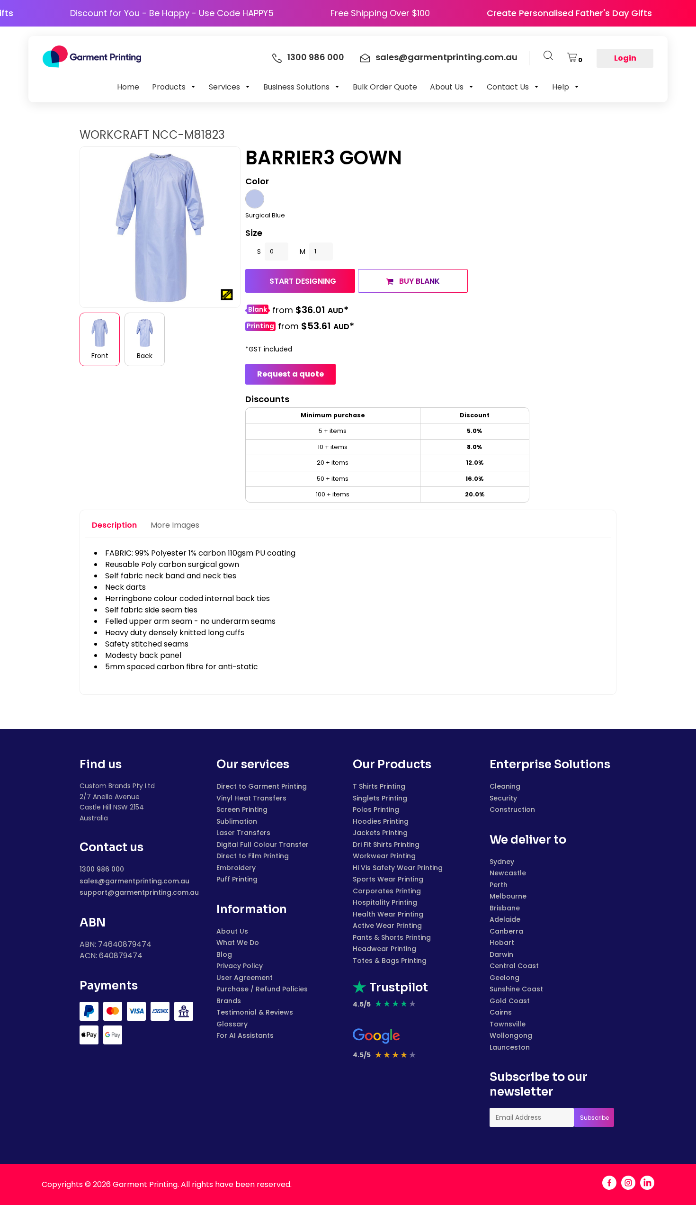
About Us (232, 931)
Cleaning (505, 786)
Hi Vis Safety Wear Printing (398, 867)
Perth (499, 885)
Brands (228, 1001)
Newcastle (508, 873)
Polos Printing (376, 809)
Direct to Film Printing (252, 856)
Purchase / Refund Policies (262, 989)
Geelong (504, 977)
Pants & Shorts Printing (392, 937)
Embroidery (236, 867)
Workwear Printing (384, 856)
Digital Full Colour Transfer (262, 844)
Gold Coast (510, 1001)
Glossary (232, 1024)
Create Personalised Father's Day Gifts (591, 13)
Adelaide (505, 919)
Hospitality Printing (385, 902)
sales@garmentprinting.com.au (134, 881)
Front (99, 355)
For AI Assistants (245, 1035)
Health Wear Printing (388, 914)
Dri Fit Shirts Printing (386, 844)
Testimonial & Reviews (254, 1012)
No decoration (257, 310)
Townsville (508, 1024)
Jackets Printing (380, 832)
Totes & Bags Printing (390, 960)
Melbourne (508, 896)
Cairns (501, 1012)
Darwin (501, 954)
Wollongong (511, 1035)
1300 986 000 (102, 869)
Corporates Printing (387, 891)
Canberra (506, 931)
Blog (224, 954)
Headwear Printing (384, 948)
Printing (260, 326)
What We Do (237, 942)
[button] (174, 87)
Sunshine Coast (516, 989)
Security (503, 798)
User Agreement (244, 977)
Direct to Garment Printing (261, 786)
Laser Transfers (243, 832)
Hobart (502, 942)
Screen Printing (242, 809)
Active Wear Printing (387, 925)
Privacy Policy (239, 966)
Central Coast (514, 966)
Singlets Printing (380, 798)
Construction (512, 809)
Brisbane (505, 908)
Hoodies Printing (381, 821)
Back (144, 355)
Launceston (510, 1047)
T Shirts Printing (379, 786)
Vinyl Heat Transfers (251, 798)
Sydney (502, 861)
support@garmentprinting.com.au (139, 892)
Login (625, 58)
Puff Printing (237, 879)
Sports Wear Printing (388, 879)
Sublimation (236, 821)
